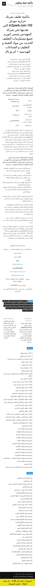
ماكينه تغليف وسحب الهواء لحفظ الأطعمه (20, 534)
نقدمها (26, 310)
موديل (7, 308)
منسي (16, 308)
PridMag (30, 576)
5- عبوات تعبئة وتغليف (26, 356)
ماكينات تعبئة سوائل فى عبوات (23, 390)
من (20, 308)
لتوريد (5, 305)
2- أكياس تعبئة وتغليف (26, 353)
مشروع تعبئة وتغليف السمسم (24, 434)
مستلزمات (25, 308)
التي (4, 301)
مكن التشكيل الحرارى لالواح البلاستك (22, 551)
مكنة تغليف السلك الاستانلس (24, 543)
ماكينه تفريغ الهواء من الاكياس (24, 531)
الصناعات (25, 303)
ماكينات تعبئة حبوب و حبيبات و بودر (22, 381)
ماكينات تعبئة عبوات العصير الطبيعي (22, 504)
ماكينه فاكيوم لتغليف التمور (24, 528)
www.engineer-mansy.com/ (17, 272)
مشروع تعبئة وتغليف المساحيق (23, 452)
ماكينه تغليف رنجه (27, 537)
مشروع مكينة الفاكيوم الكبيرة (24, 554)
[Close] (33, 580)
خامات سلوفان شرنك (26, 368)
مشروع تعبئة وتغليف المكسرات (23, 455)
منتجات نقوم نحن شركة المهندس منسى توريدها (19, 467)
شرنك (10, 305)
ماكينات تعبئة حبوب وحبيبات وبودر (22, 384)
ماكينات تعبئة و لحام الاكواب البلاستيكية (21, 396)
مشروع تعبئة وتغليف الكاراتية (24, 449)
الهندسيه (13, 303)
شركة (14, 305)
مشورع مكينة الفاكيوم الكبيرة (24, 493)
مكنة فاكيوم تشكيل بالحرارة (24, 540)
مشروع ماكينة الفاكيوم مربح (24, 516)
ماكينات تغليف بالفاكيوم (25, 411)
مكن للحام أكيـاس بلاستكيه (24, 478)
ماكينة (30, 308)
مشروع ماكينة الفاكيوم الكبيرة (23, 522)
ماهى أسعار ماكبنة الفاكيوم (24, 525)
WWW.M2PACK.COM (17, 275)
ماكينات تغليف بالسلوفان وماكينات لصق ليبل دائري (18, 402)
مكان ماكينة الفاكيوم (26, 557)
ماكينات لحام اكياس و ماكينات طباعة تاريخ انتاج (19, 417)
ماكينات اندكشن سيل (26, 379)
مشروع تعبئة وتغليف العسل (24, 440)
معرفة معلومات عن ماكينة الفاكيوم (22, 563)
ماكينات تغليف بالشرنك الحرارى (23, 405)
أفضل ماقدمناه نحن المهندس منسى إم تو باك (19, 359)
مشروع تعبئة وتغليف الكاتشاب (23, 446)
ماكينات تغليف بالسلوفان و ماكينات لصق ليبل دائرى (17, 399)
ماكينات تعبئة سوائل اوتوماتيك (24, 387)
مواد (12, 308)
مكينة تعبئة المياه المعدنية (25, 507)
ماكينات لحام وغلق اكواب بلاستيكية (22, 423)
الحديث (30, 303)
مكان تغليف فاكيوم (27, 560)
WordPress (23, 576)
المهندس (19, 303)
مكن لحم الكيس (27, 481)
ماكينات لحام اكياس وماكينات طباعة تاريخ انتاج (19, 420)
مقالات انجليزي (28, 464)
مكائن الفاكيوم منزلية (26, 499)
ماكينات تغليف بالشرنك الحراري (17, 13)
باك (5, 303)
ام (8, 303)
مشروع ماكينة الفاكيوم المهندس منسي (21, 519)
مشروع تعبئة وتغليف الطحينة (24, 437)
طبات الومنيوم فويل (26, 371)
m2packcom (20, 301)
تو (27, 305)
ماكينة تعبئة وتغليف (24, 2)
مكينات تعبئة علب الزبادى (25, 510)
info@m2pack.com (17, 264)
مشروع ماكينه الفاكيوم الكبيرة (23, 513)
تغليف (30, 305)
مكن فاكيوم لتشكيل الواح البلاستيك (22, 546)
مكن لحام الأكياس (27, 487)
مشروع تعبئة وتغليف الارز (25, 429)
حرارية (19, 305)
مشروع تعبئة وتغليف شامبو (24, 461)
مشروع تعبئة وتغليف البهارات (24, 432)
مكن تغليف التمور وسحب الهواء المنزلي (21, 496)
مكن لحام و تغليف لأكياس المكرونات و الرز (20, 484)
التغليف (8, 301)
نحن (31, 310)
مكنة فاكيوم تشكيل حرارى (25, 501)
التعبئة (13, 301)
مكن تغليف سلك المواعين (25, 549)
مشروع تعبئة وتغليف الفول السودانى (22, 443)
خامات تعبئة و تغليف (26, 362)
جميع (24, 305)
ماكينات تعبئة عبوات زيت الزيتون (23, 490)
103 (26, 301)
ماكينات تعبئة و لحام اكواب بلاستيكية (22, 393)
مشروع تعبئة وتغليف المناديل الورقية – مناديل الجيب (17, 458)
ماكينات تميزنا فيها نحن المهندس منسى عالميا (19, 414)
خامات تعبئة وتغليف (26, 365)
